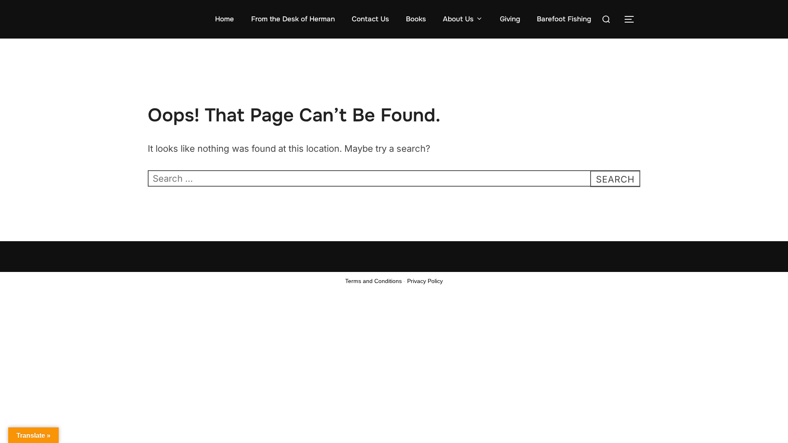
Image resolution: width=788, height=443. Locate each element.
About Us (458, 19)
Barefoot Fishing (564, 19)
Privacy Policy (425, 281)
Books (416, 19)
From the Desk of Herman (293, 19)
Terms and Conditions (373, 281)
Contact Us (370, 19)
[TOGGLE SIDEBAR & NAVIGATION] (632, 19)
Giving (510, 19)
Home (224, 19)
